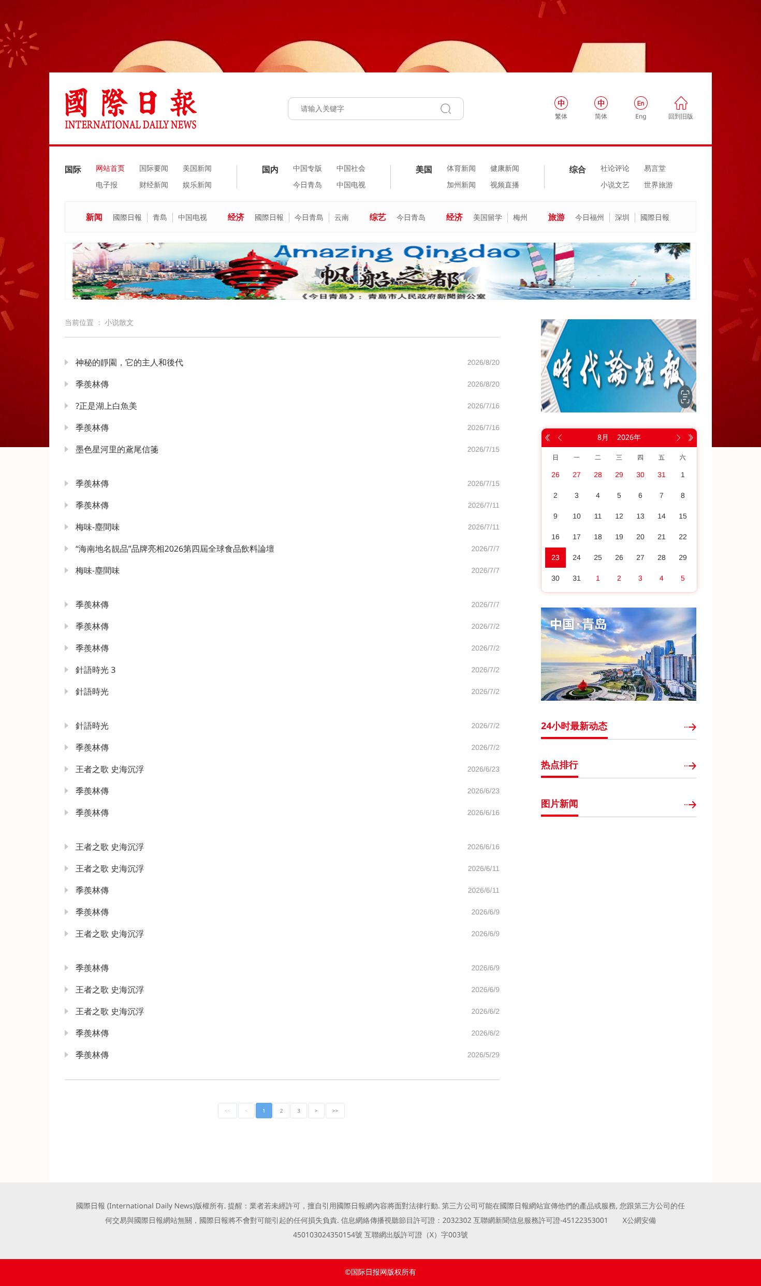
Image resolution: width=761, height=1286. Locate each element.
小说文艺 (615, 185)
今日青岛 (307, 185)
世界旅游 (658, 185)
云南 (341, 218)
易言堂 (655, 168)
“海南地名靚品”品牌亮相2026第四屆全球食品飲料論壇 (175, 548)
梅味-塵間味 (98, 527)
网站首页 (110, 168)
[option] (380, 271)
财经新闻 (153, 185)
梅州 (520, 218)
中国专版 (307, 168)
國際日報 (127, 218)
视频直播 (504, 185)
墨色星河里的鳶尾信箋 (117, 449)
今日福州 (589, 218)
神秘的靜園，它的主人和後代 (129, 362)
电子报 (107, 185)
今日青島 (309, 218)
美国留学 (487, 218)
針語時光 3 (95, 669)
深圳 (622, 218)
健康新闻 (504, 168)
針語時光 (92, 691)
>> (335, 1110)
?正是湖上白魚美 (106, 405)
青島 (160, 218)
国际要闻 (153, 168)
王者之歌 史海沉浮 (110, 769)
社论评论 (615, 168)
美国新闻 (197, 168)
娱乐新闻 (197, 185)
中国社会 (350, 168)
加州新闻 (461, 185)
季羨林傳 (92, 384)
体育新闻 (461, 168)
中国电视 (350, 185)
